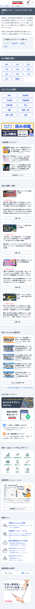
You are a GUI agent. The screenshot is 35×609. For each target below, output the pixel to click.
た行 (6, 69)
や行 (17, 74)
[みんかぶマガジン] (17, 2)
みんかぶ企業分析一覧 (17, 382)
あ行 (6, 64)
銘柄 (5, 46)
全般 (12, 6)
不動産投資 (25, 100)
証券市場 (9, 105)
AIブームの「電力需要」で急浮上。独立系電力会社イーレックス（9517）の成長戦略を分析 (23, 339)
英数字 (17, 79)
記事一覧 (17, 218)
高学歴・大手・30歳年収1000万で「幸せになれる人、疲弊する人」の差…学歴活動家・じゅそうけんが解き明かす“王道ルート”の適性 (20, 149)
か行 (17, 64)
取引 (25, 105)
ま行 (6, 74)
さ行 (28, 64)
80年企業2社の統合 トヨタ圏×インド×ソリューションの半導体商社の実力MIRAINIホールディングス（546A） (23, 374)
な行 (17, 69)
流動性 (22, 43)
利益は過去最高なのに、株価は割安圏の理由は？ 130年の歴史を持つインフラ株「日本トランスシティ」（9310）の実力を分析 (23, 348)
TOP (1, 6)
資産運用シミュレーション (17, 508)
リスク (6, 43)
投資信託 (26, 95)
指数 (9, 110)
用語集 (7, 6)
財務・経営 (9, 115)
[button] (32, 2)
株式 (9, 95)
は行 (28, 69)
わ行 (6, 79)
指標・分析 (25, 110)
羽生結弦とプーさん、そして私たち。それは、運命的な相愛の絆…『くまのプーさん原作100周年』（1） (20, 158)
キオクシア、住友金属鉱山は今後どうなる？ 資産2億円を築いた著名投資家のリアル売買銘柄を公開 (20, 166)
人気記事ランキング (17, 175)
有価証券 (15, 43)
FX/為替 (9, 100)
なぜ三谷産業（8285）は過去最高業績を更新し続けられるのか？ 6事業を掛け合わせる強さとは (23, 357)
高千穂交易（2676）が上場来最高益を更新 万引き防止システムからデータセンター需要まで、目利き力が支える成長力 (23, 365)
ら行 (28, 74)
